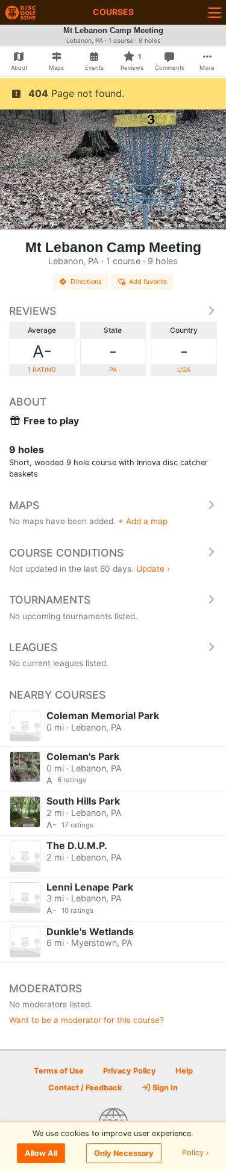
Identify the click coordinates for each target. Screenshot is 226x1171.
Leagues (33, 647)
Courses (113, 12)
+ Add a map (143, 521)
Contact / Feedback (85, 1087)
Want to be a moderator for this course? (86, 1020)
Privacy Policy (129, 1070)
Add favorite (148, 281)
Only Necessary (124, 1153)
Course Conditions (66, 552)
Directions (86, 281)
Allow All (41, 1153)
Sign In (164, 1087)
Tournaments (49, 599)
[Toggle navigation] (214, 12)
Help (184, 1070)
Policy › (195, 1153)
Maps (24, 505)
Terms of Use (59, 1070)
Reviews (32, 310)
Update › (153, 568)
